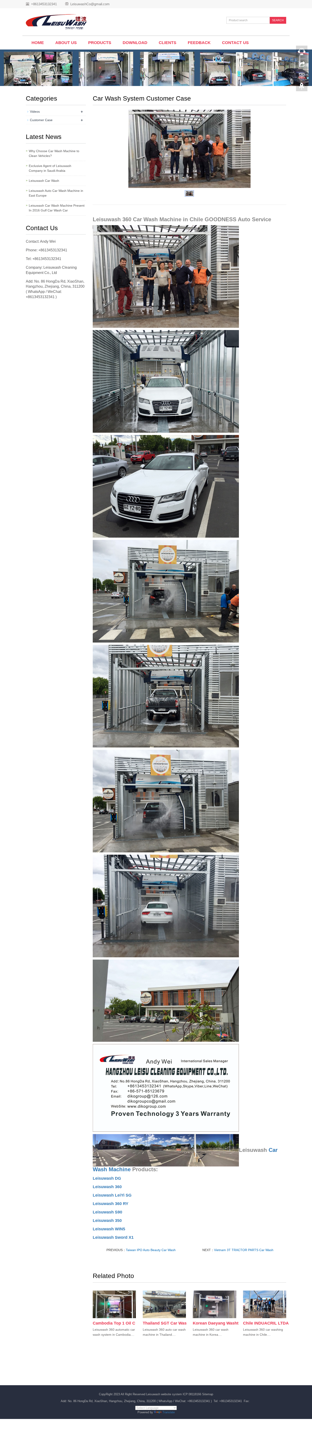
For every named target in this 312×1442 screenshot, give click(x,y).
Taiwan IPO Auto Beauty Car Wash (151, 1250)
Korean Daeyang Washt (215, 1323)
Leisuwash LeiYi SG (112, 1195)
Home (38, 42)
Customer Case (41, 120)
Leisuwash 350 (107, 1220)
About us (66, 42)
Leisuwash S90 (107, 1212)
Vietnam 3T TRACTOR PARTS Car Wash (243, 1250)
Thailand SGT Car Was (165, 1323)
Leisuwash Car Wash (44, 180)
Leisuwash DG (107, 1178)
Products (99, 42)
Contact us (235, 42)
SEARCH (278, 20)
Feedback (199, 42)
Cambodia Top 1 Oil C (114, 1323)
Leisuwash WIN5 (109, 1229)
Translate (168, 1412)
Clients (167, 42)
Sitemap (207, 1394)
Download (135, 42)
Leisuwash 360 (107, 1186)
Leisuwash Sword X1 (113, 1237)
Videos (35, 111)
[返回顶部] (301, 87)
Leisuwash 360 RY (110, 1203)
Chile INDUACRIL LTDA (266, 1323)
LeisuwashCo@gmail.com (90, 4)
